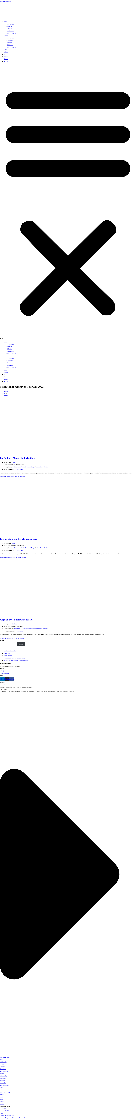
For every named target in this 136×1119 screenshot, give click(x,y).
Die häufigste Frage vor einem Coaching (14, 658)
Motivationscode (11, 33)
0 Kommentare (19, 469)
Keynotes (9, 42)
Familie (23, 467)
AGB (1, 1113)
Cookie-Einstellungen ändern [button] (7, 1115)
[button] (68, 201)
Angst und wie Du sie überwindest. (16, 620)
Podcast (6, 52)
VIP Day (2, 1066)
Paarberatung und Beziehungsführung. (18, 539)
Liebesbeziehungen (30, 467)
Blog (1, 1097)
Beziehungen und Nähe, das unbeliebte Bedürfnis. (17, 660)
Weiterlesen (13, 476)
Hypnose (9, 26)
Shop (5, 54)
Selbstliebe (45, 467)
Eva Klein (14, 462)
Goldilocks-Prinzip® (26, 628)
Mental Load (7, 653)
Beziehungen (17, 467)
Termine (6, 56)
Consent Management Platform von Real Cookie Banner (14, 1118)
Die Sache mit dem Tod (10, 651)
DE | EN (6, 61)
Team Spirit (3, 1078)
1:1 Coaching (10, 24)
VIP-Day (9, 28)
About (5, 49)
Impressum (3, 1108)
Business (6, 35)
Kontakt (6, 59)
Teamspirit (10, 40)
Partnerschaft (39, 467)
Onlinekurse (10, 31)
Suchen (2, 640)
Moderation (10, 45)
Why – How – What (5, 1092)
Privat (5, 21)
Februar (5, 395)
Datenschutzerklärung (5, 1111)
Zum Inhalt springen (5, 1)
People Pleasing (8, 655)
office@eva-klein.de (5, 671)
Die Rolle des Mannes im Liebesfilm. (17, 458)
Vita (1, 1090)
